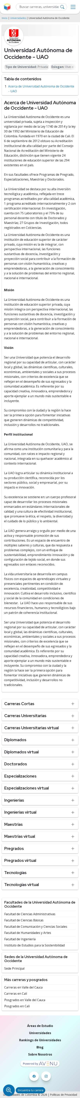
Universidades (18, 18)
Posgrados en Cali (17, 1006)
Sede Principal (14, 968)
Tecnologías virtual (21, 884)
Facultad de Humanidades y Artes (27, 933)
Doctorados (15, 763)
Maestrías (13, 824)
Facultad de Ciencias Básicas (23, 920)
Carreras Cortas (19, 703)
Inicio (5, 18)
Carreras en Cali (15, 993)
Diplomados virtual (21, 752)
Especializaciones (20, 776)
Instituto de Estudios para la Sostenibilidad (34, 945)
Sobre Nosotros (40, 1054)
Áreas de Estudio (40, 1026)
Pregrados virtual (20, 860)
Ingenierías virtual (20, 812)
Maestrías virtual (19, 836)
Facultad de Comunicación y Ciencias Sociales (35, 926)
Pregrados (14, 848)
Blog (40, 1047)
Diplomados (15, 739)
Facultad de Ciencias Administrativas (29, 914)
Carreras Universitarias (25, 715)
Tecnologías (15, 872)
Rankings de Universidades (40, 1040)
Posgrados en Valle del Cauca (24, 1000)
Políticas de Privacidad (63, 1094)
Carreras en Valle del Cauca (23, 987)
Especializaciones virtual (26, 788)
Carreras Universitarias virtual (31, 727)
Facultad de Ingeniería (20, 939)
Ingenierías (14, 800)
